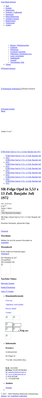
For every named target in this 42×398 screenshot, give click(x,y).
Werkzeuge (14, 50)
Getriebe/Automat (12, 19)
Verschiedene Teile (17, 62)
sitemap (4, 396)
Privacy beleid (11, 309)
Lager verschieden (17, 56)
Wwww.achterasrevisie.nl (16, 374)
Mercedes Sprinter (7, 283)
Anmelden (5, 243)
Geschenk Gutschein (18, 52)
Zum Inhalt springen (8, 2)
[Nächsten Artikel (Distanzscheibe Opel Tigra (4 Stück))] (21, 142)
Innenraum (10, 14)
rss (9, 396)
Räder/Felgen (11, 21)
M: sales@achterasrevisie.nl (16, 372)
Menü (3, 111)
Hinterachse (10, 10)
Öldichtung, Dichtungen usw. (21, 54)
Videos (8, 64)
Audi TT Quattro (7, 291)
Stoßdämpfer (15, 58)
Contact (8, 313)
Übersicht (4, 231)
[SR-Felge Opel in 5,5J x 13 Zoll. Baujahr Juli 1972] (20, 152)
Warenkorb (5, 254)
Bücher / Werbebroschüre (19, 45)
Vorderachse (10, 23)
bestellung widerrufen (19, 396)
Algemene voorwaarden (14, 305)
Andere (8, 25)
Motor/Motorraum (12, 17)
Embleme (13, 47)
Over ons (9, 301)
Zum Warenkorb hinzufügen (11, 213)
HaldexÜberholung (8, 287)
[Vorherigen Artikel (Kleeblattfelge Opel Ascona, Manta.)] (21, 121)
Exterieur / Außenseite (14, 12)
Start (7, 6)
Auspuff (13, 60)
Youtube (9, 388)
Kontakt (9, 8)
